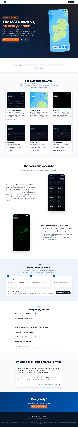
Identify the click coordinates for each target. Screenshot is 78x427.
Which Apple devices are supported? (24, 318)
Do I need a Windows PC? (21, 323)
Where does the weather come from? (24, 332)
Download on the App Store (10, 39)
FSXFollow (9, 2)
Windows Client (47, 418)
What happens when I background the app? (25, 346)
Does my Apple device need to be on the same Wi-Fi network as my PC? (32, 327)
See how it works (25, 39)
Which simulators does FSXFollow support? (25, 313)
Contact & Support (38, 418)
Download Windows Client (63, 292)
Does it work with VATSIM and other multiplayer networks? (29, 336)
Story (65, 2)
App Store (71, 2)
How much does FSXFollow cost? (23, 341)
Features (53, 2)
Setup (58, 2)
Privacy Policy (30, 418)
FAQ (62, 2)
